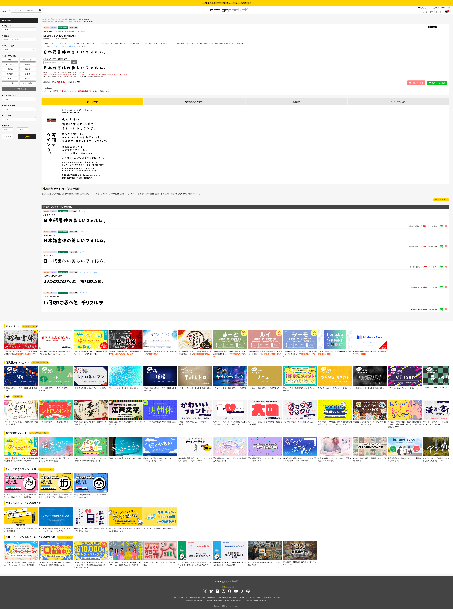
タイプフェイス (52, 19)
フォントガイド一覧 (39, 362)
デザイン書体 (63, 19)
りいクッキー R (49, 235)
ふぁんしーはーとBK (51, 296)
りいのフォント (85, 231)
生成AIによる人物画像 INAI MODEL (255, 600)
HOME (44, 19)
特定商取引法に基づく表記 (227, 597)
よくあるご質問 (255, 597)
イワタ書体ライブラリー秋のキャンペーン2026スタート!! (226, 3)
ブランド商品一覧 (440, 200)
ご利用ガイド (243, 597)
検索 (28, 137)
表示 (74, 62)
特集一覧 (16, 396)
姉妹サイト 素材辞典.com (233, 600)
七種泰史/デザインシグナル (63, 21)
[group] (21, 342)
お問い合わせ (267, 597)
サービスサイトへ (64, 537)
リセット (7, 137)
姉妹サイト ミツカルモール (195, 600)
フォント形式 (9, 46)
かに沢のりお (84, 292)
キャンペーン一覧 (28, 326)
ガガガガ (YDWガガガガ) (52, 276)
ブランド (7, 26)
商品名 (6, 36)
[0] (446, 13)
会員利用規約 (211, 597)
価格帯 (6, 126)
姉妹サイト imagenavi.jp (214, 600)
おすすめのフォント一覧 (38, 433)
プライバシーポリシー (180, 597)
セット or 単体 (9, 105)
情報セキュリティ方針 (197, 597)
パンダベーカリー (50, 215)
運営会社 (277, 597)
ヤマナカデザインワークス (88, 272)
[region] (245, 67)
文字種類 (7, 116)
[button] (3, 3)
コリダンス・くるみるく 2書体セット (64, 46)
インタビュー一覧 (45, 469)
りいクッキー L (49, 256)
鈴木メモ (82, 211)
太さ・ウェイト (10, 95)
